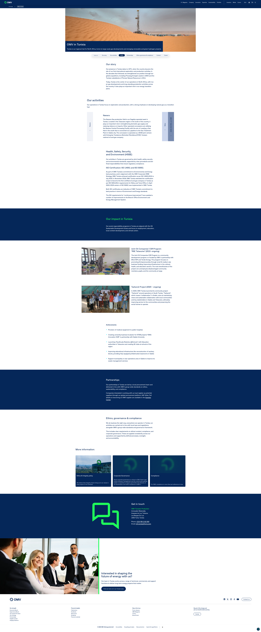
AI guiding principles (129, 627)
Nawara (90, 124)
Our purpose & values (15, 613)
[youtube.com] (238, 599)
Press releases (136, 610)
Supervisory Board (14, 611)
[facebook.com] (234, 599)
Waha (165, 124)
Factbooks (73, 611)
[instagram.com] (231, 599)
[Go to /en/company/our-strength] (249, 2)
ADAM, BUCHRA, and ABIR (171, 124)
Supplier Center (14, 618)
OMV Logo (7, 2)
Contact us (246, 599)
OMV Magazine (136, 611)
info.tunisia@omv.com (143, 524)
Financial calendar (75, 617)
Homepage (11, 6)
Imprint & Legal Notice (152, 627)
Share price (74, 613)
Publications (74, 610)
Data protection (140, 627)
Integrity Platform (14, 620)
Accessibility (119, 627)
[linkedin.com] (224, 599)
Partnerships (13, 617)
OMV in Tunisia (20, 6)
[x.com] (228, 599)
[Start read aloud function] (252, 2)
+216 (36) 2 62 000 (142, 522)
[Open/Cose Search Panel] (255, 2)
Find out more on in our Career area (114, 589)
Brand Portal (135, 615)
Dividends (73, 615)
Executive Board (14, 610)
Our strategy (13, 615)
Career (134, 613)
